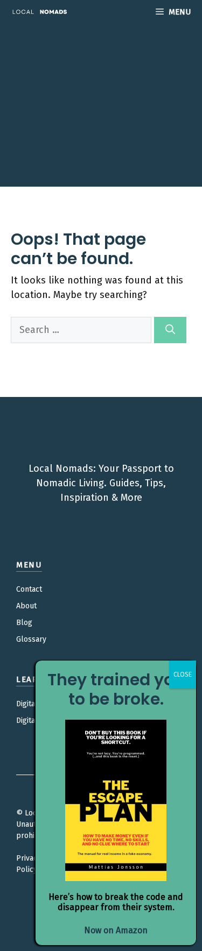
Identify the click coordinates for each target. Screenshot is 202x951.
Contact (29, 589)
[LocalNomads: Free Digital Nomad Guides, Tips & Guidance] (37, 12)
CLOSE (182, 674)
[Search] (170, 330)
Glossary (31, 639)
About (26, 606)
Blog (24, 622)
